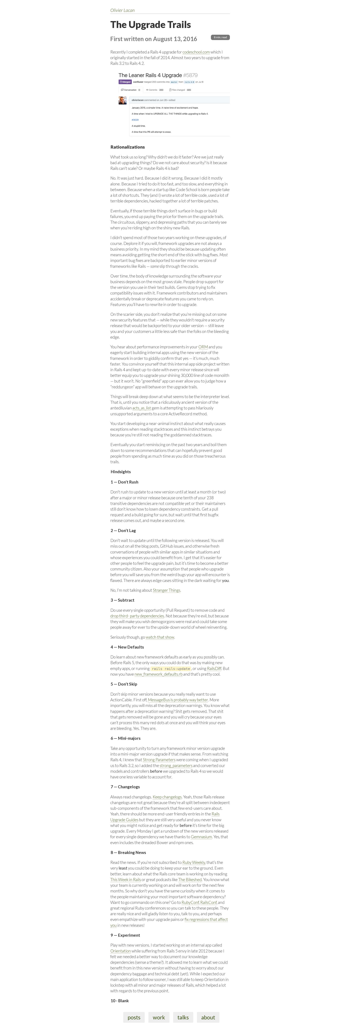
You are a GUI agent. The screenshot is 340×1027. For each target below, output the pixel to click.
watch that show (160, 637)
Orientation (120, 950)
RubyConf (190, 902)
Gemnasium (201, 836)
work (159, 1017)
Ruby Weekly (193, 862)
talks (183, 1017)
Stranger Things (166, 590)
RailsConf (208, 902)
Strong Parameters (159, 759)
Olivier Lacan (122, 10)
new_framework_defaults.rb (159, 674)
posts (134, 1017)
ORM (203, 346)
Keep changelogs (167, 796)
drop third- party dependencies (137, 615)
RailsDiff (214, 668)
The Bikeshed (190, 879)
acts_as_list (141, 407)
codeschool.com (196, 51)
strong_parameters (176, 765)
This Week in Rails (125, 879)
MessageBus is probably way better (178, 699)
